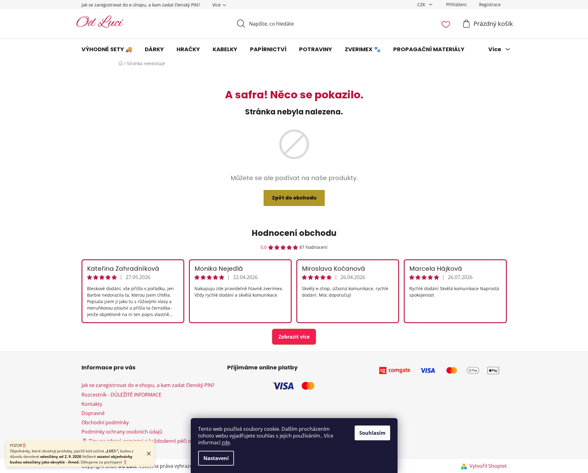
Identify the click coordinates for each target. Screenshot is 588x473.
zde (226, 442)
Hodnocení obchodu (294, 233)
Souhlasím (372, 433)
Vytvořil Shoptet (488, 466)
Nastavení (216, 458)
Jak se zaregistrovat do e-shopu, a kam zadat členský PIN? (140, 5)
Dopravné (93, 413)
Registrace (490, 4)
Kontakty (91, 404)
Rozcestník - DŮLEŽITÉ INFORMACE (121, 394)
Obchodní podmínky (105, 422)
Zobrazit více (294, 336)
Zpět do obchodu (294, 197)
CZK (422, 4)
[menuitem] (106, 49)
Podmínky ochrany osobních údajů (121, 431)
